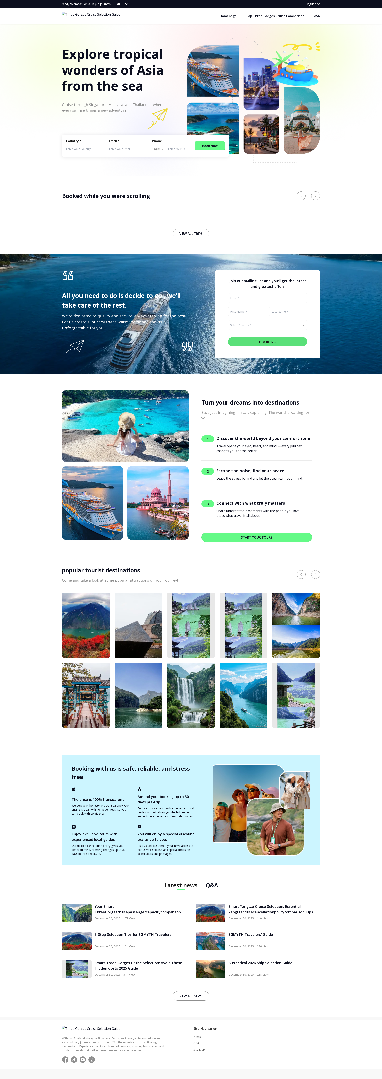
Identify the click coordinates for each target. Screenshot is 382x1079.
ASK (317, 16)
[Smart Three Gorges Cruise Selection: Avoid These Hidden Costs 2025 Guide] (296, 695)
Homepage (228, 16)
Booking (267, 341)
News (197, 1037)
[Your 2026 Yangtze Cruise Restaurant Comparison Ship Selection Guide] (138, 695)
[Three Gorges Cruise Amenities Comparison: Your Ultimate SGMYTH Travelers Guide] (296, 625)
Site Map (199, 1049)
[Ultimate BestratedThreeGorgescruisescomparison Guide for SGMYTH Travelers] (138, 625)
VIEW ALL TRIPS (191, 233)
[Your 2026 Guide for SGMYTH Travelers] (243, 625)
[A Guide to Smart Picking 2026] (86, 625)
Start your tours (256, 537)
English (310, 4)
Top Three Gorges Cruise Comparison (275, 16)
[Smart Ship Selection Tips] (191, 695)
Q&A (196, 1043)
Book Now (210, 146)
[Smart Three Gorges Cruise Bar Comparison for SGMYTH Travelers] (191, 625)
